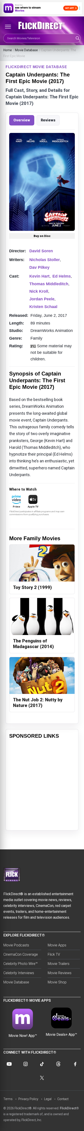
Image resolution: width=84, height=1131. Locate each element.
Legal (48, 1099)
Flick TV (54, 954)
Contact (63, 1099)
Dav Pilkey (39, 267)
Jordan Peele (41, 299)
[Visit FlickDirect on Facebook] (74, 1063)
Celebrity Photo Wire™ (20, 964)
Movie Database (26, 50)
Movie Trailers (58, 964)
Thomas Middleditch (48, 284)
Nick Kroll (38, 291)
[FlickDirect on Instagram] (25, 1063)
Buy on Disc (42, 236)
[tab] (21, 120)
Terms (8, 1099)
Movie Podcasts (16, 945)
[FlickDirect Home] (42, 25)
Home (7, 50)
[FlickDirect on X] (42, 1077)
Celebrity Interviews (18, 973)
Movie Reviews (59, 973)
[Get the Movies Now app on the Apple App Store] (42, 8)
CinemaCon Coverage (20, 954)
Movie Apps (57, 945)
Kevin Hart (39, 276)
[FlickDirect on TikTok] (41, 1063)
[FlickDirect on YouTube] (9, 1063)
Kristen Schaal (43, 306)
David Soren (41, 251)
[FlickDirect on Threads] (58, 1063)
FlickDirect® (69, 1108)
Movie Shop (57, 982)
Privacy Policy (28, 1099)
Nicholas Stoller (44, 259)
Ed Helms (61, 276)
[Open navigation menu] (8, 26)
